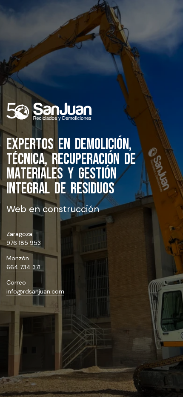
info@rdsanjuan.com (35, 291)
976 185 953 (23, 243)
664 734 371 (23, 267)
